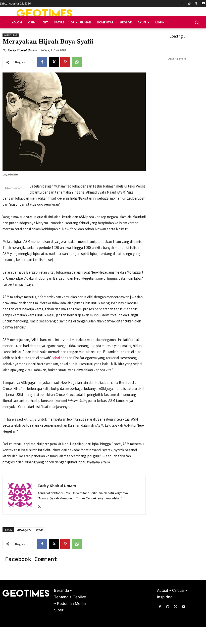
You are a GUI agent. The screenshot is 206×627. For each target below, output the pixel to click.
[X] (196, 4)
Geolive (79, 597)
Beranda (62, 590)
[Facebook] (182, 4)
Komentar (11, 35)
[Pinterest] (65, 62)
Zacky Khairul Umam (22, 50)
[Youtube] (203, 4)
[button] (196, 22)
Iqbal (56, 357)
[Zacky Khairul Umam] (20, 495)
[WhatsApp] (77, 62)
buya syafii (24, 530)
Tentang (62, 597)
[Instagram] (189, 4)
